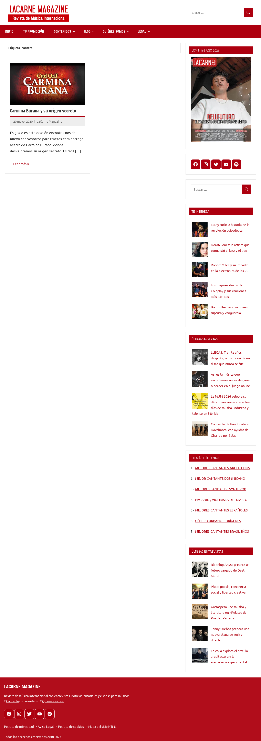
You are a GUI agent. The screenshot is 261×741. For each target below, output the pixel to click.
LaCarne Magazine (49, 121)
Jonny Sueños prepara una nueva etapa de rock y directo (230, 634)
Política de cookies (71, 726)
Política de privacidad (19, 726)
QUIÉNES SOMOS (114, 31)
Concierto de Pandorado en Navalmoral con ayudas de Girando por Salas (230, 429)
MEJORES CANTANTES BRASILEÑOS (222, 531)
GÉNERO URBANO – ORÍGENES (218, 521)
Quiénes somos (53, 701)
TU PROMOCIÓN (33, 31)
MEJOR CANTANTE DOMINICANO (220, 478)
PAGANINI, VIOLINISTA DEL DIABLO (221, 499)
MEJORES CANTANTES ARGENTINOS (222, 468)
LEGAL (142, 31)
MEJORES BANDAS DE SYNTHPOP (220, 489)
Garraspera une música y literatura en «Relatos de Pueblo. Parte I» (229, 612)
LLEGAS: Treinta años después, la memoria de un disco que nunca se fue (230, 358)
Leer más (20, 164)
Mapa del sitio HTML (102, 726)
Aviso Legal (46, 726)
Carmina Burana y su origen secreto (43, 111)
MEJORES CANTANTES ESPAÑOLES (221, 510)
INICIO (9, 31)
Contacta (12, 701)
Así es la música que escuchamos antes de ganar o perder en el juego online (231, 380)
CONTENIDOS (62, 31)
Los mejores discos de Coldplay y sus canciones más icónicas (228, 290)
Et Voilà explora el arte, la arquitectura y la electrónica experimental (229, 656)
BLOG (87, 31)
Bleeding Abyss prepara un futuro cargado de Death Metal (230, 570)
